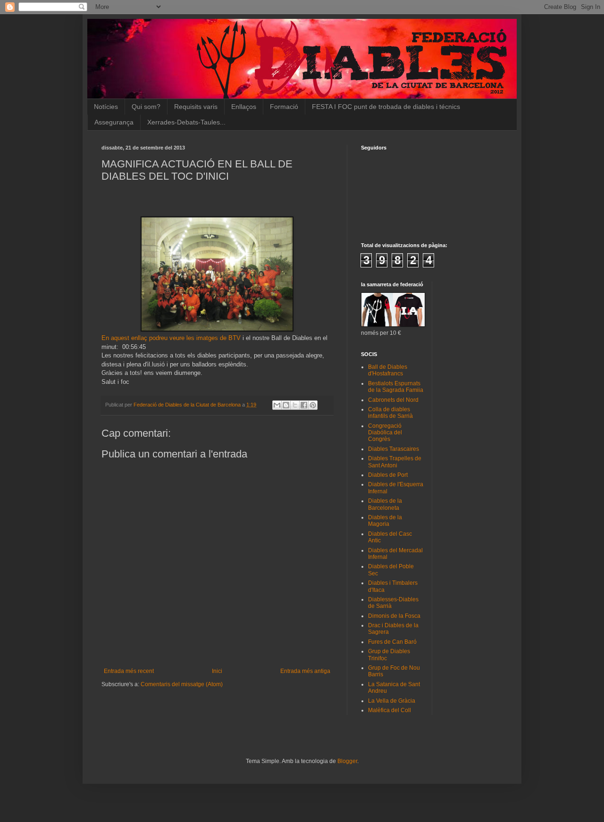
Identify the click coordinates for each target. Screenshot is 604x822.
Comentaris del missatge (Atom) (182, 684)
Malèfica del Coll (389, 710)
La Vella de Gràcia (391, 700)
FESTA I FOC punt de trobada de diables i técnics (386, 106)
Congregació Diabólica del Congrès (385, 433)
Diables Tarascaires (393, 449)
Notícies (106, 106)
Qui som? (146, 106)
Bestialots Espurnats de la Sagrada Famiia (395, 386)
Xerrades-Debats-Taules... (186, 122)
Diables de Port (388, 475)
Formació (284, 106)
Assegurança (114, 122)
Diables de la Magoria (385, 520)
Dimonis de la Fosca (394, 616)
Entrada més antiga (305, 671)
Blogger (347, 761)
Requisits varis (196, 106)
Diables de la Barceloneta (385, 504)
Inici (217, 671)
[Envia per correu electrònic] (277, 405)
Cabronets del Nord (393, 400)
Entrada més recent (129, 671)
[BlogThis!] (286, 405)
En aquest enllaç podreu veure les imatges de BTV (171, 337)
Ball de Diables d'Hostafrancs (387, 370)
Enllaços (243, 106)
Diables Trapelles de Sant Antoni (394, 461)
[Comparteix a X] (295, 405)
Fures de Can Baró (392, 642)
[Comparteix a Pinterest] (313, 405)
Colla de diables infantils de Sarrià (390, 412)
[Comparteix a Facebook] (304, 405)
